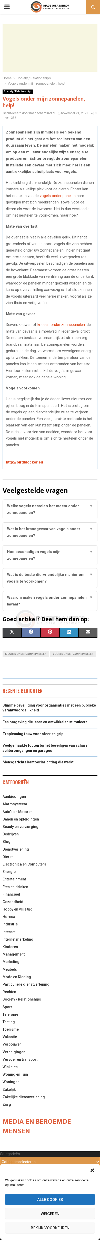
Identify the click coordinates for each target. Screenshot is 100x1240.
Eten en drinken (15, 887)
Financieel (11, 894)
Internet (9, 932)
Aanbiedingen (14, 797)
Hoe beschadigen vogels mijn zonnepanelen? (50, 555)
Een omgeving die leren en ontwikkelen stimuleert (45, 722)
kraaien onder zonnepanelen (61, 324)
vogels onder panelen (58, 195)
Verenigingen (14, 1052)
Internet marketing (18, 939)
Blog (7, 842)
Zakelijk (9, 1089)
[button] (92, 1170)
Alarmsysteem (15, 804)
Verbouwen (12, 1044)
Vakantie (10, 1037)
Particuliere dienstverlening (26, 984)
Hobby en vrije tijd (18, 909)
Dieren (8, 857)
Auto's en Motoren (18, 812)
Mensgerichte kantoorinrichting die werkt (38, 762)
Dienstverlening (16, 849)
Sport (7, 1007)
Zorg (7, 1104)
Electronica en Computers (24, 864)
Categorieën (10, 1154)
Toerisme (11, 1029)
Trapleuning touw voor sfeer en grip (33, 734)
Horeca (9, 917)
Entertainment (14, 879)
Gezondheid (13, 902)
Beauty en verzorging (20, 827)
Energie (9, 872)
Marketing (11, 962)
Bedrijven (11, 834)
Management (14, 954)
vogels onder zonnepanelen (73, 654)
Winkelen (10, 1067)
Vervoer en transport (20, 1059)
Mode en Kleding (17, 977)
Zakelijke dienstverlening (24, 1097)
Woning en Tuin (15, 1074)
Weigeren (50, 1213)
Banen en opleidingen (21, 819)
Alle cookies (50, 1199)
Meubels (10, 969)
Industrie (10, 924)
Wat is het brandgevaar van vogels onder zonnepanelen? (50, 532)
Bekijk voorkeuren (50, 1228)
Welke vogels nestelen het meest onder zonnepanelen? (50, 509)
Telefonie (10, 1014)
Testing (9, 1022)
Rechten (9, 992)
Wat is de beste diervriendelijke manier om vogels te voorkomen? (50, 578)
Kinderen (10, 947)
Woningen (11, 1082)
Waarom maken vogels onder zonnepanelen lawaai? (50, 600)
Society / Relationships (18, 91)
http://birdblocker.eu (24, 462)
